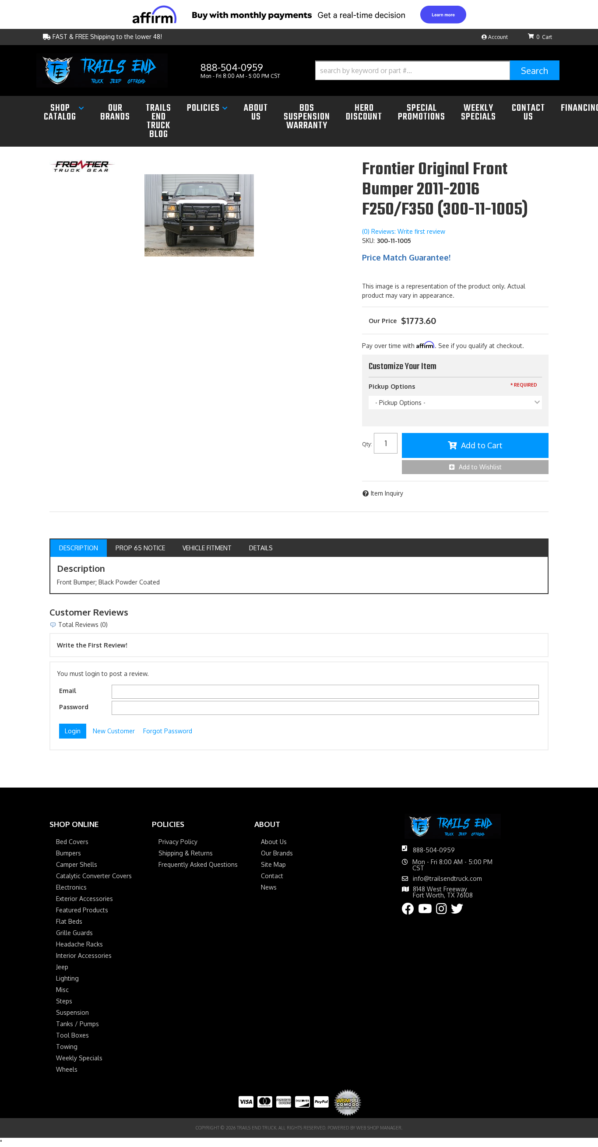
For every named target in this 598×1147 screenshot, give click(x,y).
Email (67, 690)
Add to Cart (482, 445)
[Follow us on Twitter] (457, 911)
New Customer (114, 731)
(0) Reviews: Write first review (403, 231)
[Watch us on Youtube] (425, 911)
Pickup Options (392, 386)
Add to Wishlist (480, 467)
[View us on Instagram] (441, 911)
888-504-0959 (434, 850)
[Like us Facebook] (408, 911)
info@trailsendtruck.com (447, 879)
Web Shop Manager (378, 1127)
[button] (437, 70)
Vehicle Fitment (207, 548)
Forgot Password (167, 731)
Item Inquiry (387, 493)
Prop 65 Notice (140, 548)
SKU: (368, 240)
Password (73, 707)
